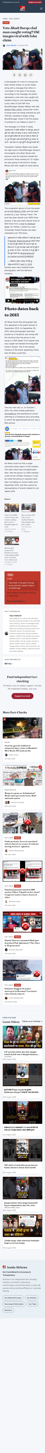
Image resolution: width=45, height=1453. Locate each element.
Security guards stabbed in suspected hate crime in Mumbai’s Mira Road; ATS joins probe (21, 748)
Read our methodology (16, 601)
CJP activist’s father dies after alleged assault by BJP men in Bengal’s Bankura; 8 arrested (21, 1054)
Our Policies (31, 1298)
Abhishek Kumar (14, 901)
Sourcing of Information (14, 1304)
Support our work (35, 2)
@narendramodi (27, 253)
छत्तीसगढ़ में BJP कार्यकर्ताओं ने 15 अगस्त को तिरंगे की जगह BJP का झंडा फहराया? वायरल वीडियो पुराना (21, 1128)
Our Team (32, 1304)
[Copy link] (30, 75)
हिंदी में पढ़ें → (9, 664)
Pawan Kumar (13, 755)
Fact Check (14, 19)
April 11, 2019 (26, 264)
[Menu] (41, 9)
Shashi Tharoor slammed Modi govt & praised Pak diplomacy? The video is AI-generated (22, 943)
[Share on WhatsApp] (25, 75)
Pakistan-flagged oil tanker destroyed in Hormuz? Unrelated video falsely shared (21, 991)
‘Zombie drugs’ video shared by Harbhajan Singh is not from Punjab (21, 1241)
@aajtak (12, 241)
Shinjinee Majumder (16, 950)
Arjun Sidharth (11, 45)
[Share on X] (19, 75)
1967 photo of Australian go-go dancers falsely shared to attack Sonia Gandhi (21, 1166)
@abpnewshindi (24, 241)
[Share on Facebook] (14, 75)
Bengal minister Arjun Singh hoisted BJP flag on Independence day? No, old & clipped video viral (21, 1205)
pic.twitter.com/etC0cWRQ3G (21, 256)
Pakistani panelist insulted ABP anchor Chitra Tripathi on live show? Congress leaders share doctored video (22, 893)
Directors (8, 1310)
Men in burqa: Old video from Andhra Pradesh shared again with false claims (28, 520)
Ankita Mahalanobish (16, 998)
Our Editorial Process (13, 1298)
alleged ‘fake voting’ (13, 109)
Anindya (21, 802)
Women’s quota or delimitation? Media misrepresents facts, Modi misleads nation (20, 796)
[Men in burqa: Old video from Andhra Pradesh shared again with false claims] (28, 507)
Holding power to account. (11, 2)
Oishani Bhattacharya (16, 851)
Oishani (13, 802)
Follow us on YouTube (32, 1021)
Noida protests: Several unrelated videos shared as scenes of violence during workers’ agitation (22, 844)
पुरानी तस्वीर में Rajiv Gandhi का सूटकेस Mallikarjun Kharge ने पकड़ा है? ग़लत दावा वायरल (21, 1091)
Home (5, 19)
